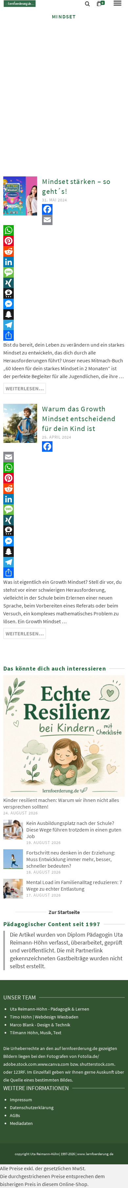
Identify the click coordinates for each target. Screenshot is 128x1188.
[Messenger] (64, 304)
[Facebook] (64, 209)
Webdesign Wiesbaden (56, 1017)
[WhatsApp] (64, 230)
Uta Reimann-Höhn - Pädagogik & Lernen (49, 1009)
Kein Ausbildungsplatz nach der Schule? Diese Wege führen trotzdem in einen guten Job (73, 829)
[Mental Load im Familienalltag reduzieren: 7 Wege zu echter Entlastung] (13, 889)
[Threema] (64, 293)
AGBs (15, 1115)
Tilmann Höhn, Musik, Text (35, 1033)
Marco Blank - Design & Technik (40, 1025)
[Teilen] (64, 335)
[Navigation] (117, 3)
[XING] (64, 283)
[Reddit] (64, 251)
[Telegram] (64, 325)
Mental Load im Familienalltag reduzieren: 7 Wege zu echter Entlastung (74, 885)
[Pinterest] (64, 241)
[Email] (64, 220)
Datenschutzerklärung (31, 1107)
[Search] (87, 4)
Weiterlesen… (25, 388)
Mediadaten (21, 1123)
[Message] (64, 272)
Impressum (21, 1100)
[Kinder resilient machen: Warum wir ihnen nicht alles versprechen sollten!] (64, 736)
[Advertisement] (64, 93)
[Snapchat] (64, 314)
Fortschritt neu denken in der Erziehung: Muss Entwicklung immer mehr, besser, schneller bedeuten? (70, 859)
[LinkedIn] (64, 262)
